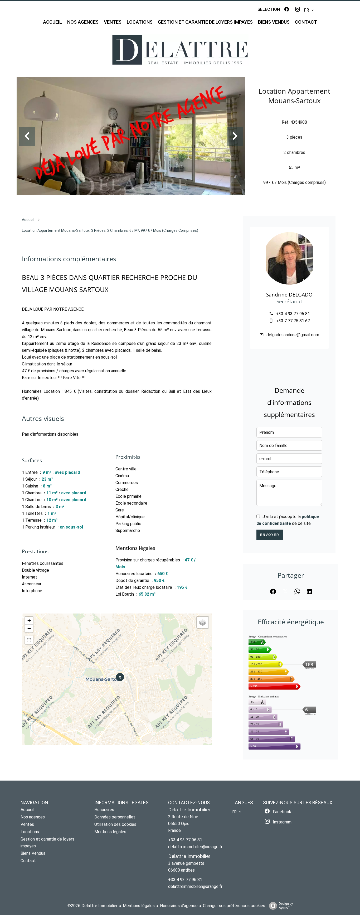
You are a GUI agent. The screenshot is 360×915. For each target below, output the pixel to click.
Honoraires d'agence (179, 905)
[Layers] (202, 622)
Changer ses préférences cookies (234, 905)
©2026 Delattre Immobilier (92, 905)
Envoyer (269, 535)
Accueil (28, 220)
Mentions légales (139, 905)
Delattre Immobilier (189, 810)
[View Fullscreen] (29, 640)
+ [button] (29, 620)
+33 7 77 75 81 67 (293, 320)
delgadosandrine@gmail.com (292, 334)
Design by (286, 905)
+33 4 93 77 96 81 (293, 313)
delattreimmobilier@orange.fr (195, 846)
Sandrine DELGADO (289, 294)
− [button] (29, 628)
